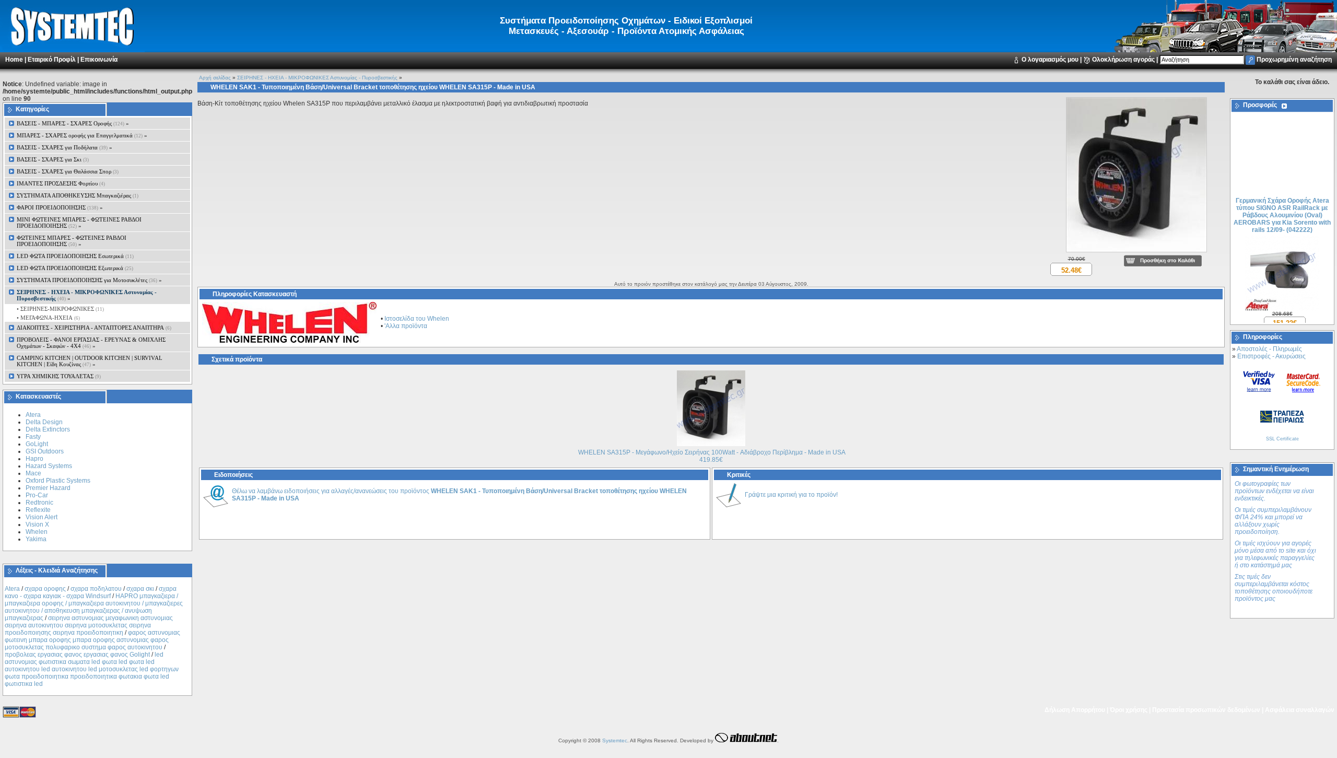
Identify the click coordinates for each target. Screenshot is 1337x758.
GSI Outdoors (45, 451)
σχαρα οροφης (45, 588)
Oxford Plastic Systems (58, 480)
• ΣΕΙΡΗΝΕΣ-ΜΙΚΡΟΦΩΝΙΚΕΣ (59, 309)
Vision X (37, 524)
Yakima (36, 539)
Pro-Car (37, 495)
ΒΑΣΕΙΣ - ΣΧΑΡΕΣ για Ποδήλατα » (64, 147)
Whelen (37, 531)
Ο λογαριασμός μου (1050, 59)
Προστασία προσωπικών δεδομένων (1206, 710)
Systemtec (614, 740)
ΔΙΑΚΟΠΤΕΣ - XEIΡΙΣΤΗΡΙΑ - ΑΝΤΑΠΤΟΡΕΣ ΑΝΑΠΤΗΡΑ (94, 327)
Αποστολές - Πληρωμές (1269, 349)
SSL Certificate (1282, 438)
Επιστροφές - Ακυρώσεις (1271, 356)
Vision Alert (41, 517)
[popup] (1136, 252)
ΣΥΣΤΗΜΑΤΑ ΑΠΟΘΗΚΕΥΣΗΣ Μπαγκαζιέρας (77, 195)
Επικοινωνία (99, 59)
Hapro (34, 458)
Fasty (33, 436)
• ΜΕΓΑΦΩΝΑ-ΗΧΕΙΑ (47, 317)
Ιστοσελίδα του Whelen (416, 318)
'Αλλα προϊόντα (405, 326)
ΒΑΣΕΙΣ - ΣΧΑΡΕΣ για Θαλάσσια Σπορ (68, 171)
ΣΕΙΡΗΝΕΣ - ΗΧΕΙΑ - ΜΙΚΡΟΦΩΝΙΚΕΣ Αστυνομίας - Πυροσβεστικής (317, 77)
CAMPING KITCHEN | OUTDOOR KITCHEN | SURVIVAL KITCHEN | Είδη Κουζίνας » (89, 361)
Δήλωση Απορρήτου (1075, 710)
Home (14, 59)
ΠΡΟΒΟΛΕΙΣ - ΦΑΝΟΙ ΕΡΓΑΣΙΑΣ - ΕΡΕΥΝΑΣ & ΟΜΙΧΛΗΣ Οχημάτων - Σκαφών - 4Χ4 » (91, 342)
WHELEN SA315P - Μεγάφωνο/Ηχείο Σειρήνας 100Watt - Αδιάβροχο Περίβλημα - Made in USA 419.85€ (712, 456)
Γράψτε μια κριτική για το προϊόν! (791, 494)
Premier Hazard (48, 488)
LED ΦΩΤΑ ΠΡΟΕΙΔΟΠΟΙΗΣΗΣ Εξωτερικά (75, 268)
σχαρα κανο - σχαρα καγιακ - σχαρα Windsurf (91, 592)
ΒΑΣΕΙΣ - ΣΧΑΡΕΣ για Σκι (53, 159)
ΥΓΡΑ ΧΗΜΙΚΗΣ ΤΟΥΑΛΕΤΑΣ (59, 376)
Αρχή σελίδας (215, 77)
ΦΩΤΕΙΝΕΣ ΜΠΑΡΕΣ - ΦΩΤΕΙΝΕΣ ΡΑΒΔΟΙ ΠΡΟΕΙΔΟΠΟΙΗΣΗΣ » (71, 241)
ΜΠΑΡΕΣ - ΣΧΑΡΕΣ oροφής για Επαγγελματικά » (82, 135)
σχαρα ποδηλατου (96, 588)
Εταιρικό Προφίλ (52, 59)
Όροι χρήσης (1128, 710)
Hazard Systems (49, 466)
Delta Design (44, 422)
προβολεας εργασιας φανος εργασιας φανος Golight (77, 654)
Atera (33, 414)
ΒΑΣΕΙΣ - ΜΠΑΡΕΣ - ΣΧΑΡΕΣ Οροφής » (73, 123)
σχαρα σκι (140, 588)
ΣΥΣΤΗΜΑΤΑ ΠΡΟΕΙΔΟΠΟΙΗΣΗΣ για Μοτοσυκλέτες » (89, 280)
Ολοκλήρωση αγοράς (1123, 59)
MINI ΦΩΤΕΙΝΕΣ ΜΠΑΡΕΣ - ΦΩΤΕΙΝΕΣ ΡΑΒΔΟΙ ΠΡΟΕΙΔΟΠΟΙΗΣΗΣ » (79, 222)
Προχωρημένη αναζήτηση (1294, 59)
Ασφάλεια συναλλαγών (1299, 710)
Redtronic (39, 502)
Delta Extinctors (48, 429)
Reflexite (38, 510)
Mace (33, 473)
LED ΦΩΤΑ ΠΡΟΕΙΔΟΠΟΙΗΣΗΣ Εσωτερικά (75, 256)
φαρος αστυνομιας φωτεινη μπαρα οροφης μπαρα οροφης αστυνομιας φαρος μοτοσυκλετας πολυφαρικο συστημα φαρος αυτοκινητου (92, 640)
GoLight (37, 444)
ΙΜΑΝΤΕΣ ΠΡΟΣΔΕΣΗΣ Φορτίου (61, 183)
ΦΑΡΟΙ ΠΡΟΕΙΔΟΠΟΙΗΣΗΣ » (60, 207)
